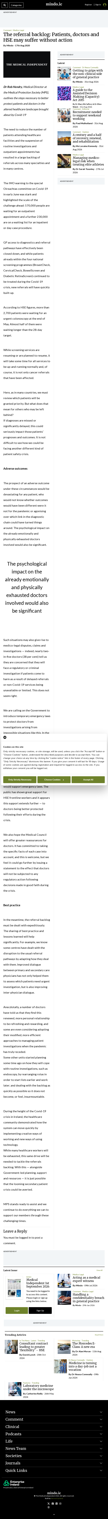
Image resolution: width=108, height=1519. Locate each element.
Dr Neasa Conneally (90, 67)
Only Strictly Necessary (19, 779)
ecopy (28, 1277)
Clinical (12, 1426)
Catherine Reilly (34, 1393)
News (10, 1412)
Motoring (76, 1340)
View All (99, 1270)
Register (88, 4)
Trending (41, 1340)
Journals (12, 1463)
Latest (33, 1340)
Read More (99, 1335)
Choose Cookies (52, 779)
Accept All (88, 779)
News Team (15, 1448)
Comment (7, 30)
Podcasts (13, 1434)
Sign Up (40, 1310)
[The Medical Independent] (60, 1503)
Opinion (85, 132)
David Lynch (29, 1354)
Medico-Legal (18, 30)
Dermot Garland (57, 1498)
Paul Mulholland (84, 123)
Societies (13, 1456)
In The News (24, 1340)
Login (17, 1310)
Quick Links (16, 1470)
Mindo (10, 45)
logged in (25, 1237)
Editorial (85, 109)
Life (9, 1441)
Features (26, 1383)
